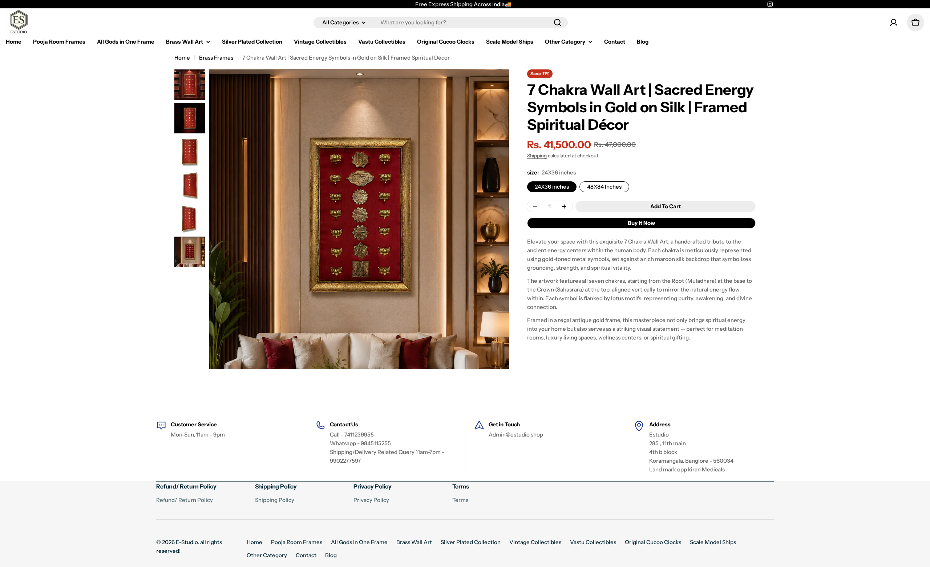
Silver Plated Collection (471, 542)
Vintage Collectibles (535, 542)
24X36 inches (552, 186)
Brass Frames (216, 57)
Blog (331, 555)
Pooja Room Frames (296, 542)
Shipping (537, 155)
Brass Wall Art (414, 542)
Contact (306, 555)
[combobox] (441, 22)
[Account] (893, 22)
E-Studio (187, 542)
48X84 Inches (604, 186)
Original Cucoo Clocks (653, 542)
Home (182, 57)
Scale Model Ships (713, 542)
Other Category (267, 555)
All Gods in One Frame (359, 542)
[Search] (557, 22)
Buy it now (641, 223)
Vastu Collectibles (593, 542)
